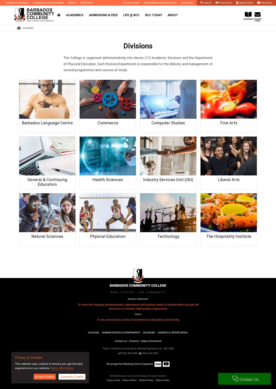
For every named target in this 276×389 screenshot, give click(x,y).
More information (62, 368)
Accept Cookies (44, 376)
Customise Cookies (72, 376)
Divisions (28, 28)
